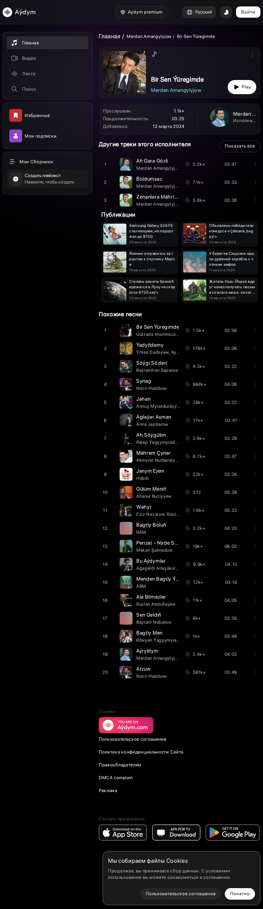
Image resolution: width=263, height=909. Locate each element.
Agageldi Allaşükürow (159, 568)
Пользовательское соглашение (132, 739)
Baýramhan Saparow (157, 370)
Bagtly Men (149, 633)
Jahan (143, 399)
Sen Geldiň (148, 615)
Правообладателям (120, 764)
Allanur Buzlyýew (154, 496)
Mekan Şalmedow (154, 550)
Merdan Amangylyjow (149, 36)
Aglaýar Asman (153, 417)
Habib (142, 478)
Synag (143, 381)
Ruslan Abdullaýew (156, 604)
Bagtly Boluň (151, 525)
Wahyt (144, 507)
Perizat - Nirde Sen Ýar (162, 543)
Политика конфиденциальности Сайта (141, 751)
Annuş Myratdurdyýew (159, 406)
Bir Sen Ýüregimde (157, 327)
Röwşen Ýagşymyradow (160, 640)
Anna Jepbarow (152, 424)
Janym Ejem (150, 471)
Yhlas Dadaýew (152, 352)
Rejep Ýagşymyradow (158, 442)
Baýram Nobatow (154, 622)
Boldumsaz (149, 179)
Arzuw (143, 669)
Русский (203, 11)
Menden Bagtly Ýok (159, 579)
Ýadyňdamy (150, 345)
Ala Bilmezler (151, 597)
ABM (141, 586)
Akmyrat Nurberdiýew (158, 460)
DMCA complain (116, 777)
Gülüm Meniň (151, 489)
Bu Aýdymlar (151, 561)
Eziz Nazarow (150, 514)
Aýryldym (147, 651)
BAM (141, 532)
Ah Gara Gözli (152, 161)
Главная (110, 36)
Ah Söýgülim (151, 435)
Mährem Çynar (153, 453)
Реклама (108, 790)
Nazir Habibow (151, 388)
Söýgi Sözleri (151, 363)
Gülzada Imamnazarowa (161, 334)
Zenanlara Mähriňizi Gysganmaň (173, 197)
